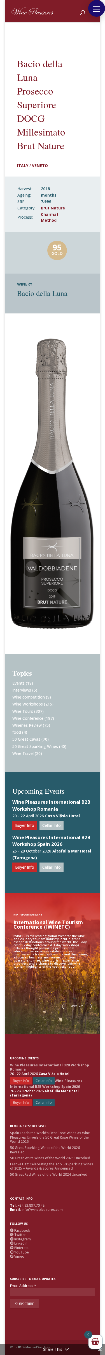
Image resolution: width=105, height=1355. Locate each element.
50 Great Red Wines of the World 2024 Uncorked (48, 1174)
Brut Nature (53, 208)
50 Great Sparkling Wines (35, 746)
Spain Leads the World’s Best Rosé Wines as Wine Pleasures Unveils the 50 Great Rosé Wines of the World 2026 (50, 1137)
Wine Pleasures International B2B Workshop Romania (51, 805)
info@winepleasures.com (42, 1209)
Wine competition (28, 697)
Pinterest (19, 1247)
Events (18, 683)
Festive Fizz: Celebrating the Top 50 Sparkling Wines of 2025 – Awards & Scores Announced (51, 1166)
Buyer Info (24, 825)
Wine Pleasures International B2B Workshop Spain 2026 (51, 840)
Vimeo (17, 1256)
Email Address (23, 1286)
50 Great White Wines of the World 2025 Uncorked (50, 1158)
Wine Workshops (27, 704)
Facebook (20, 1230)
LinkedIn (18, 1243)
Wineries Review (27, 725)
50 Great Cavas (26, 739)
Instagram (20, 1239)
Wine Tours (22, 711)
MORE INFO (77, 1006)
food (16, 732)
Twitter (18, 1234)
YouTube (19, 1252)
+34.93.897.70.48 (31, 1205)
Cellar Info (51, 825)
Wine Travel (23, 753)
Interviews (21, 690)
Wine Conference (27, 718)
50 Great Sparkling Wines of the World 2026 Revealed (45, 1149)
